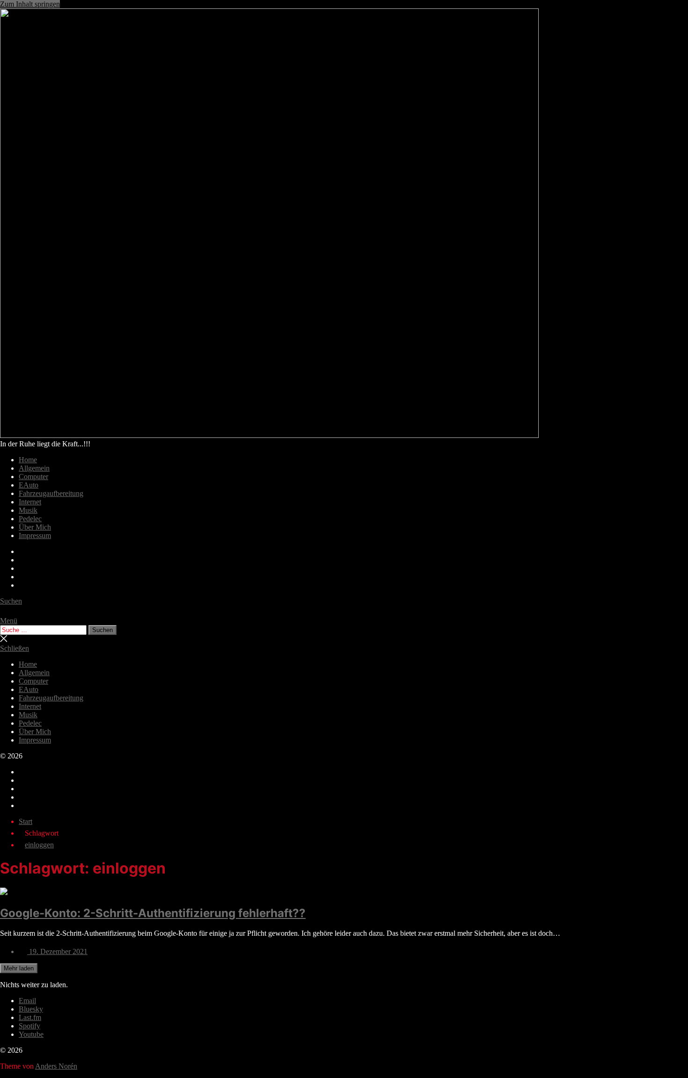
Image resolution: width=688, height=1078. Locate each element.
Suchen (102, 630)
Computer (33, 477)
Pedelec (30, 519)
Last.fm (30, 1017)
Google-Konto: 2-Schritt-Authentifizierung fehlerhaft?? (153, 913)
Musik (28, 510)
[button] (344, 621)
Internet (30, 502)
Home (28, 460)
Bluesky (31, 1009)
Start (25, 821)
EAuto (28, 485)
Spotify (29, 1026)
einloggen (39, 845)
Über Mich (35, 527)
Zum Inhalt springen (30, 4)
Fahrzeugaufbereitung (51, 493)
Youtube (31, 1034)
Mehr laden (19, 968)
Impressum (35, 535)
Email (27, 1001)
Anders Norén (56, 1066)
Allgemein (34, 468)
